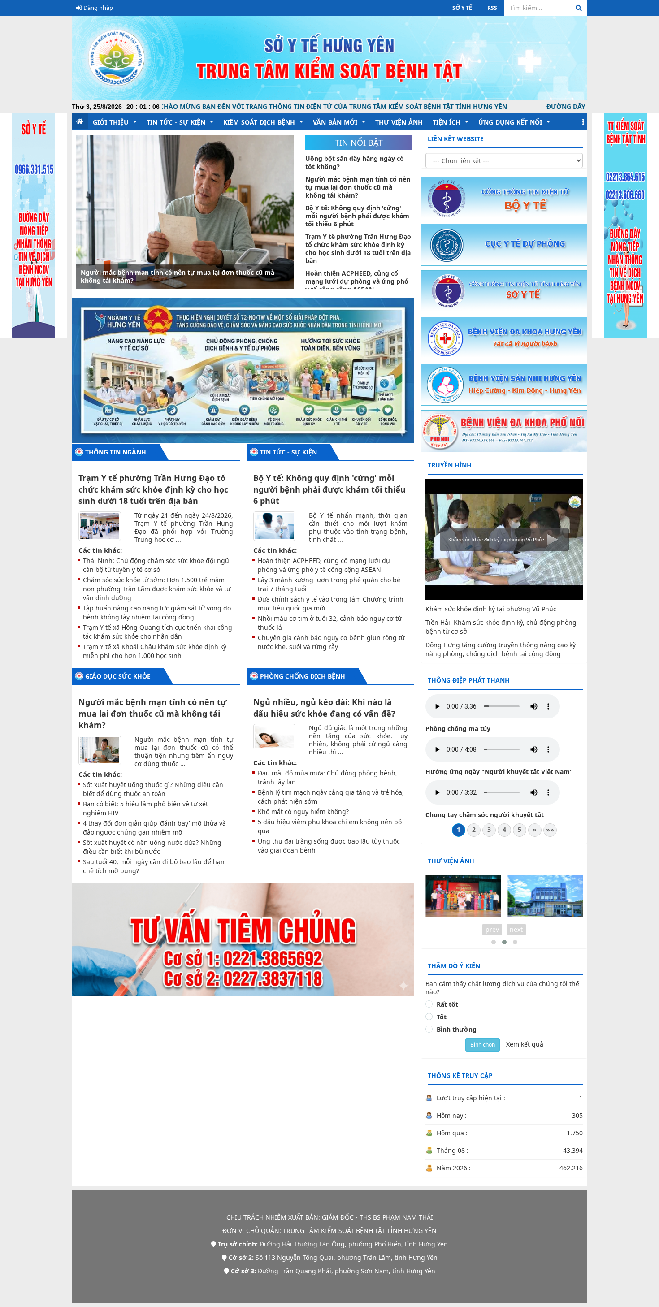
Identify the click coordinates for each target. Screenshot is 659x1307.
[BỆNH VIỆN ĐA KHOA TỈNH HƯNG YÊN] (504, 337)
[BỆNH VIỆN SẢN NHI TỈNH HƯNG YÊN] (504, 384)
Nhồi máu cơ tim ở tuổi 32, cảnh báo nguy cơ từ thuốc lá (330, 623)
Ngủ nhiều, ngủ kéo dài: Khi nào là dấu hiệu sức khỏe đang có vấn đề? (324, 708)
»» (550, 829)
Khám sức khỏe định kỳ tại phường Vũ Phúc (490, 609)
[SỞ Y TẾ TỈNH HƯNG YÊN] (504, 290)
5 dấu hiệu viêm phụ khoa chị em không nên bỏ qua (330, 826)
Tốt (442, 1017)
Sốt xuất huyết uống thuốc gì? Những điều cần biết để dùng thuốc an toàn (153, 789)
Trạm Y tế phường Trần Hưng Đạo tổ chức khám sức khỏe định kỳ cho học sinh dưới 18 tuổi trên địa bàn (153, 489)
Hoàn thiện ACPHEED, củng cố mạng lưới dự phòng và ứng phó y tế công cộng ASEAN (324, 565)
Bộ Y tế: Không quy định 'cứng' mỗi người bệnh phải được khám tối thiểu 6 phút (181, 276)
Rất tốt (447, 1004)
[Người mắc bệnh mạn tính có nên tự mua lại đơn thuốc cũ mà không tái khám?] (99, 749)
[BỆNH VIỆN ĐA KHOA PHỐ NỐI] (504, 430)
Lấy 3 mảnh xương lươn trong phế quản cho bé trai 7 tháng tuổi (329, 584)
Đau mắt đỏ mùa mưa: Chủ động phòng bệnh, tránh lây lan (327, 777)
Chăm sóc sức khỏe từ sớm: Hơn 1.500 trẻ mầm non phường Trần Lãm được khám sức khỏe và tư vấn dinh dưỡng (156, 589)
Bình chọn (482, 1044)
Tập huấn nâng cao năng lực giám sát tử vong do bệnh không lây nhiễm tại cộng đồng (157, 612)
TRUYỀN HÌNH (450, 465)
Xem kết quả (524, 1044)
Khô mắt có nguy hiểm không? (303, 811)
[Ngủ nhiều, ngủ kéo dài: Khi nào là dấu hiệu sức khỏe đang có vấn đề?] (274, 736)
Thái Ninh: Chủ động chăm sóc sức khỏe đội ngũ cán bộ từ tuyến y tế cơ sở (156, 565)
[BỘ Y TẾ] (504, 197)
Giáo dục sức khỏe (118, 676)
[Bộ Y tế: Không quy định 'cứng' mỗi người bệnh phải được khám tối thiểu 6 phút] (185, 212)
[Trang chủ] (329, 57)
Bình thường (457, 1030)
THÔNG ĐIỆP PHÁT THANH (469, 680)
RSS (492, 8)
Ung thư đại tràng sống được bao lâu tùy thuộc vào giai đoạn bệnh (329, 845)
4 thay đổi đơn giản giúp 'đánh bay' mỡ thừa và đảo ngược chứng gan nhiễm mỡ (154, 827)
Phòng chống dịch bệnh (302, 676)
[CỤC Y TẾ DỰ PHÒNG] (504, 244)
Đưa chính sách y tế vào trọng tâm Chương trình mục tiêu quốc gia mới (330, 603)
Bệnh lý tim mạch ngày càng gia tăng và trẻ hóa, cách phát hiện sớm (331, 796)
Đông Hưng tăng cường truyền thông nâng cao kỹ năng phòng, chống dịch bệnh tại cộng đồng (500, 649)
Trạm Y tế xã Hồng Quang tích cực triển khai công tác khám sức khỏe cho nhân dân (157, 632)
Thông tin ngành (115, 452)
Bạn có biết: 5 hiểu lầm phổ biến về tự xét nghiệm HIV (145, 808)
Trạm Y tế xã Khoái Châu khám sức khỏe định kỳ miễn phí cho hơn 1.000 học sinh (154, 651)
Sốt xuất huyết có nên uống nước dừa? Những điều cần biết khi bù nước (152, 847)
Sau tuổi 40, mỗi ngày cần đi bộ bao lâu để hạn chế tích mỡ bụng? (154, 866)
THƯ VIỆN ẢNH (451, 861)
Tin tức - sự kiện (288, 452)
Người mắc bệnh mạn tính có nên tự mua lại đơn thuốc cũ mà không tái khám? (152, 713)
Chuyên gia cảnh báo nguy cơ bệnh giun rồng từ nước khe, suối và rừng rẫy (331, 642)
